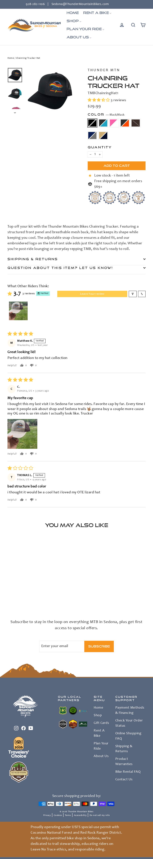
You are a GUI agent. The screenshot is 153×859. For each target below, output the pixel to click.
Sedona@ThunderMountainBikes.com (80, 4)
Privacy (47, 815)
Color (106, 114)
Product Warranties (124, 761)
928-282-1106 (35, 4)
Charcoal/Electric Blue (103, 123)
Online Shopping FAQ (128, 736)
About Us (101, 756)
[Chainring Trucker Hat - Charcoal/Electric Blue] (14, 594)
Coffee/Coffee (135, 123)
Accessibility (80, 815)
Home (10, 58)
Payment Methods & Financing (129, 710)
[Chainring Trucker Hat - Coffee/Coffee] (9, 598)
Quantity (100, 147)
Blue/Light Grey (92, 135)
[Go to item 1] (18, 311)
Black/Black (92, 123)
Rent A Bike (99, 733)
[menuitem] (72, 13)
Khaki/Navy (103, 135)
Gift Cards (101, 723)
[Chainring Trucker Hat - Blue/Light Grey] (14, 598)
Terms (68, 815)
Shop (98, 715)
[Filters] (133, 294)
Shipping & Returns (32, 259)
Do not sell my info (100, 815)
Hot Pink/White (114, 123)
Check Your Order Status (129, 723)
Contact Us (124, 779)
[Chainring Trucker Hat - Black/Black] (9, 594)
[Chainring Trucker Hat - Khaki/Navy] (19, 598)
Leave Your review (92, 293)
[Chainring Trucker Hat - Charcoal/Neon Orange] (23, 594)
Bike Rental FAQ (128, 772)
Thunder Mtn (104, 70)
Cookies (58, 815)
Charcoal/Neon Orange (124, 123)
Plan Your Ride (101, 746)
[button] (99, 100)
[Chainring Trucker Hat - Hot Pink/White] (19, 594)
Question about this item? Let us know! (60, 267)
